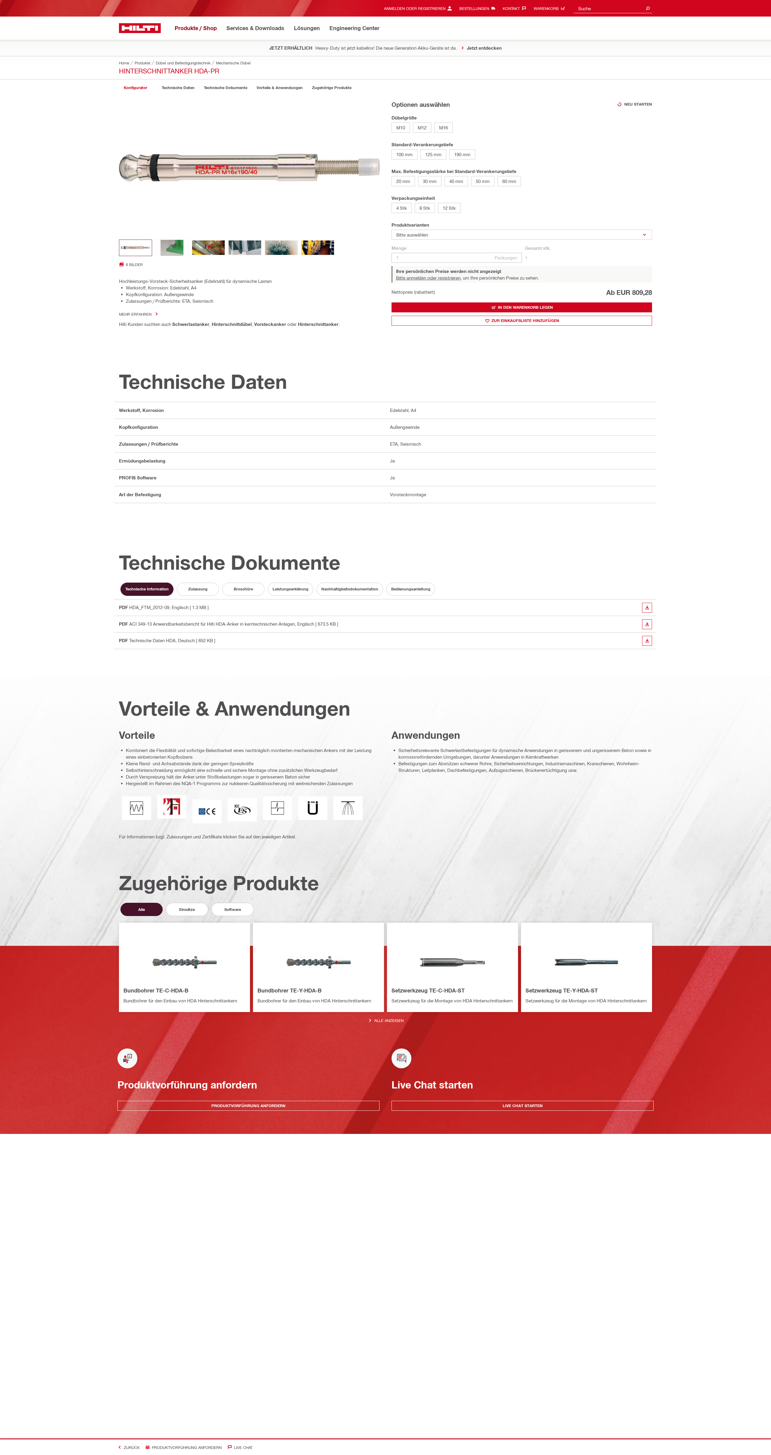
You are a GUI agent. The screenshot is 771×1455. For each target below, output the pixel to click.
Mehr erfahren (135, 314)
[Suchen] (648, 8)
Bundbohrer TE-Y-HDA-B (290, 990)
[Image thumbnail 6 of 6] (317, 248)
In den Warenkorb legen (525, 307)
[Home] (140, 28)
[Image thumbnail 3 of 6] (208, 248)
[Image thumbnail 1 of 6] (135, 248)
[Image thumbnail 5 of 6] (281, 248)
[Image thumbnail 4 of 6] (244, 248)
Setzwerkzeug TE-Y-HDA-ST (562, 990)
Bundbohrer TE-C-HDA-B (156, 990)
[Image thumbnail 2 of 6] (172, 248)
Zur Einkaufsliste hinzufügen (525, 320)
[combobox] (613, 8)
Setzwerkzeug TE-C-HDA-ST (428, 990)
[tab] (135, 87)
